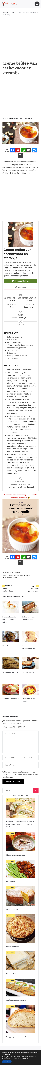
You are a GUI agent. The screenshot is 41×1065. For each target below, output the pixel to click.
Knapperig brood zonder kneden (18, 1037)
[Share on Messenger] (34, 150)
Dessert (14, 12)
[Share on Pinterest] (17, 150)
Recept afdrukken (22, 281)
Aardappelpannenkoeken (16, 1000)
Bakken (17, 573)
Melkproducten (7, 578)
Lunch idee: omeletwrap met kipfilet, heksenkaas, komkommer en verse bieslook (20, 824)
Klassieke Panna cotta (10, 698)
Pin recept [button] (22, 287)
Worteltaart (6, 646)
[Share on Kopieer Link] (20, 155)
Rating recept (7, 727)
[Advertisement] (20, 39)
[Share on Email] (28, 150)
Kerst (15, 575)
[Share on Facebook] (12, 150)
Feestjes (10, 575)
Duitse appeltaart (12, 946)
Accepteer (7, 1062)
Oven (15, 578)
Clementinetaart (12, 909)
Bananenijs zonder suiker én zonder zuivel (9, 619)
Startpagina (6, 12)
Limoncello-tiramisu (14, 974)
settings (25, 1058)
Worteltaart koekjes (10, 672)
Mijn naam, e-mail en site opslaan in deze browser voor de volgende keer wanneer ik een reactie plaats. (20, 774)
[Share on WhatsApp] (23, 150)
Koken (20, 575)
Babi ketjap (10, 881)
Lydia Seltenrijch (27, 118)
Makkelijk (26, 575)
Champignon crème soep (15, 855)
